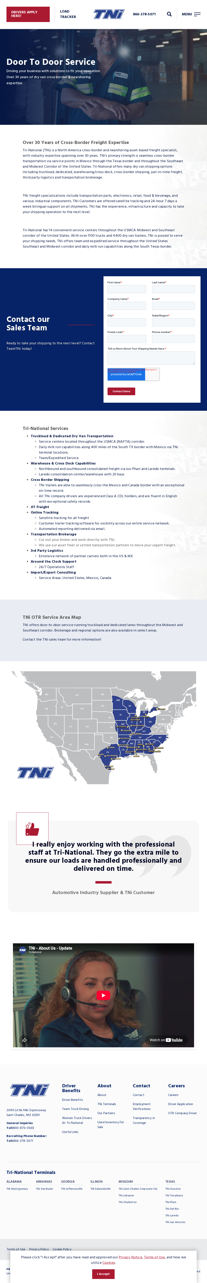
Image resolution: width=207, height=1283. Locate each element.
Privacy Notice (130, 1257)
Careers (173, 1095)
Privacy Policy (39, 1249)
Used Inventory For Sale (110, 1125)
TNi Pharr (170, 1202)
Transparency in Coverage (144, 1121)
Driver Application (180, 1104)
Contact (138, 1095)
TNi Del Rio (172, 1209)
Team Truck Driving (75, 1109)
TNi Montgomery (17, 1189)
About (101, 1095)
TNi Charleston (128, 1202)
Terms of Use (15, 1249)
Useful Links (70, 1132)
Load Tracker (68, 14)
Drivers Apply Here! (24, 14)
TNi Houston (173, 1189)
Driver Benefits (72, 1100)
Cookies (108, 1263)
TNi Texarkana (174, 1195)
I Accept (103, 1274)
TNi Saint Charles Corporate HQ (138, 1189)
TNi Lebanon (126, 1195)
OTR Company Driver (182, 1113)
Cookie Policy (62, 1249)
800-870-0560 (23, 1128)
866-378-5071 (23, 1141)
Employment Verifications (142, 1107)
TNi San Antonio (175, 1222)
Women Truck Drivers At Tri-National (77, 1121)
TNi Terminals (106, 1104)
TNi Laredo (172, 1215)
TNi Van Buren (44, 1189)
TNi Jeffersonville (71, 1189)
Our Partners (106, 1113)
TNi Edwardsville (101, 1189)
